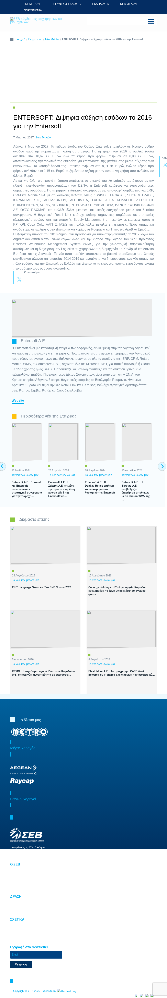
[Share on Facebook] (27, 280)
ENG (51, 10)
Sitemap (15, 925)
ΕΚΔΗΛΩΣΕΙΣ (101, 3)
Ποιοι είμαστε (18, 870)
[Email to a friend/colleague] (43, 280)
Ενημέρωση (35, 39)
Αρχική (21, 39)
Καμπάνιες (16, 911)
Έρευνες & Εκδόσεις (22, 879)
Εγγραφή (21, 964)
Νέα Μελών (52, 39)
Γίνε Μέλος (16, 888)
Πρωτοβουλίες (18, 906)
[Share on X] (19, 280)
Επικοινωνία (17, 938)
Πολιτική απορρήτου (22, 934)
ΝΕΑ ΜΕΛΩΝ (128, 3)
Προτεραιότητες (19, 902)
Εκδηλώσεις (17, 883)
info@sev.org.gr (28, 856)
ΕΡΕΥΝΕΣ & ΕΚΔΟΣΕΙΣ (67, 3)
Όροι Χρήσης (17, 930)
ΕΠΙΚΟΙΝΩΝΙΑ (32, 10)
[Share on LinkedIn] (35, 280)
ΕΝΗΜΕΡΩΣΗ (32, 3)
